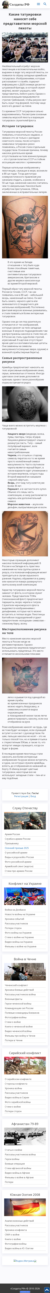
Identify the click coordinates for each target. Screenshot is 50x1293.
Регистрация (21, 796)
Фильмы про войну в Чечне (20, 1035)
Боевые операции (15, 1163)
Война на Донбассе (15, 909)
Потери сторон (13, 928)
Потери (9, 1182)
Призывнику (12, 843)
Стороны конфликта (16, 1083)
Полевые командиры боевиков (22, 1012)
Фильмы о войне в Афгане (19, 1177)
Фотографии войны (15, 1017)
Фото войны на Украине (18, 932)
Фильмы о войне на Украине (20, 946)
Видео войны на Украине (19, 941)
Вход (33, 796)
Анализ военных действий (19, 1220)
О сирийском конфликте (18, 1079)
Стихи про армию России (18, 870)
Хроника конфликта (16, 1230)
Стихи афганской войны (18, 1168)
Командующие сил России (19, 1008)
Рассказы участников (16, 923)
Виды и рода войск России (19, 857)
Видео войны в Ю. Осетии (19, 1248)
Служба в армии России (17, 838)
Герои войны (12, 1159)
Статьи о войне (13, 1149)
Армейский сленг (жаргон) (19, 866)
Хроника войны (13, 1088)
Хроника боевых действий (19, 989)
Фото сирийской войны (18, 1102)
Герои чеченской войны (18, 1003)
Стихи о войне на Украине (19, 937)
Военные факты (13, 999)
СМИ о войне (12, 1234)
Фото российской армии (18, 861)
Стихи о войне (13, 1021)
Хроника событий (14, 918)
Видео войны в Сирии (17, 1097)
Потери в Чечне (13, 1040)
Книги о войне (13, 1239)
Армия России (12, 834)
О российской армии (16, 852)
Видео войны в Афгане (17, 1172)
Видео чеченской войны (18, 1031)
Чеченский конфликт (16, 985)
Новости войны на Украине (20, 914)
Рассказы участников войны (20, 994)
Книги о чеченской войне (19, 1026)
